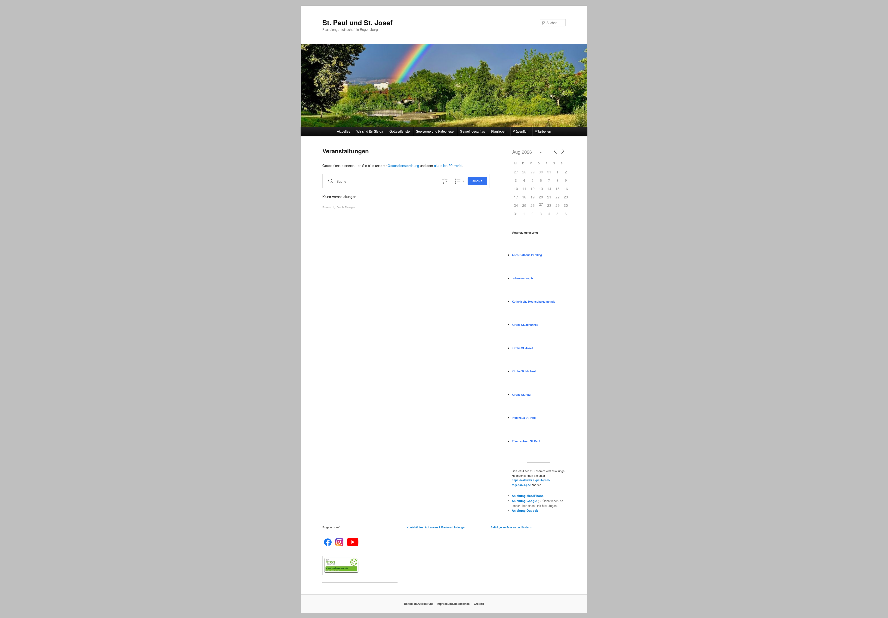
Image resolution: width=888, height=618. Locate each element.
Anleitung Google (524, 501)
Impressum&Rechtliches (453, 604)
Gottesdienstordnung (403, 165)
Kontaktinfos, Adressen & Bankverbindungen (436, 527)
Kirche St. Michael (524, 371)
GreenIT (479, 604)
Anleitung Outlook (525, 510)
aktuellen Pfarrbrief (448, 165)
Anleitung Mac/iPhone (527, 495)
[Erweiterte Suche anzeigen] (444, 181)
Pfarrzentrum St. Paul (526, 441)
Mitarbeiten (543, 131)
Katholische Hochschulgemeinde (533, 301)
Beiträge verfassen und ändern (510, 527)
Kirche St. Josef (522, 348)
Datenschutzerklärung (418, 604)
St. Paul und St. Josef (357, 22)
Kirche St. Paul (521, 394)
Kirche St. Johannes (525, 325)
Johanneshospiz (522, 278)
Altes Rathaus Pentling (527, 255)
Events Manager (345, 207)
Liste (457, 181)
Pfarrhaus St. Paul (524, 418)
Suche (477, 181)
